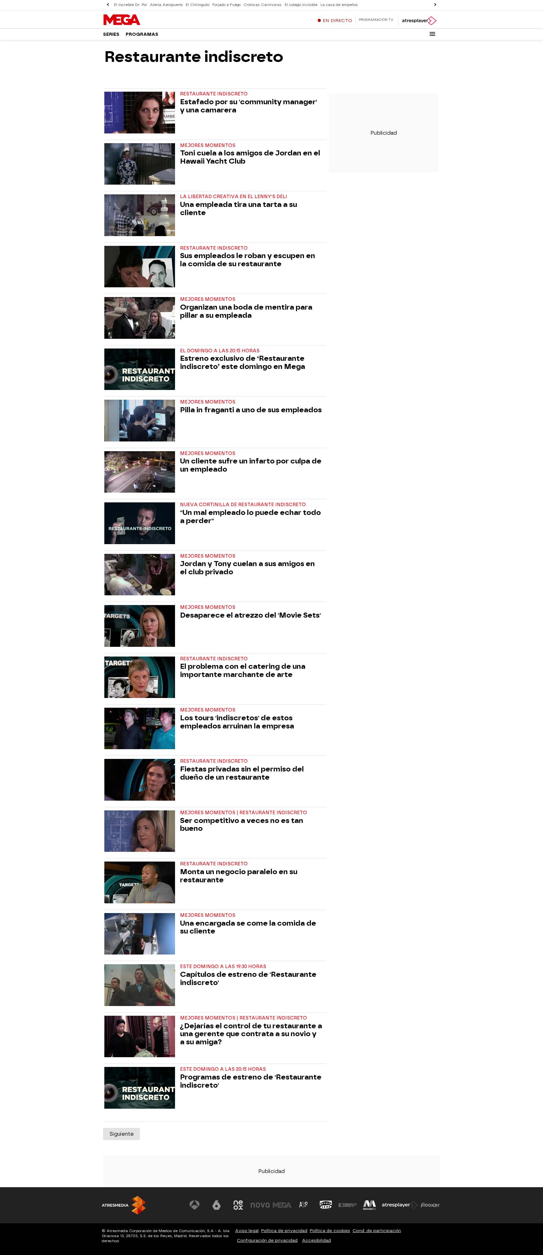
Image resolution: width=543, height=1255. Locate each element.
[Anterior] (107, 5)
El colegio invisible (301, 5)
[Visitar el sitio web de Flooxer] (430, 1205)
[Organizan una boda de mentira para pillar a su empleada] (141, 317)
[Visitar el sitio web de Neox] (238, 1205)
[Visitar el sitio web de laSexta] (216, 1205)
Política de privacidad (284, 1230)
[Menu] (432, 34)
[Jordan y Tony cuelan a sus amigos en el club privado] (141, 574)
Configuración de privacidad (267, 1240)
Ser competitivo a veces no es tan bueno (241, 825)
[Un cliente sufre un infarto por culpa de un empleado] (141, 472)
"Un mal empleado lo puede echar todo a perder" (250, 517)
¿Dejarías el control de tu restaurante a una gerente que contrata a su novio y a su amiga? (251, 1034)
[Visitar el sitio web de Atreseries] (303, 1205)
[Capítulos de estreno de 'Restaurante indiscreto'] (141, 985)
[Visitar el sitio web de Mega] (282, 1205)
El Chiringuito (197, 5)
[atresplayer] (419, 21)
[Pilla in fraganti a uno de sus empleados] (141, 420)
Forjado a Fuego (226, 5)
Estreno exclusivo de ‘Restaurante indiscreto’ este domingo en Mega (242, 362)
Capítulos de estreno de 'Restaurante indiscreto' (248, 979)
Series (111, 34)
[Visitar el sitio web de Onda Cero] (325, 1205)
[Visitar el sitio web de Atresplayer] (400, 1205)
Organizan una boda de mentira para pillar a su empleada (246, 311)
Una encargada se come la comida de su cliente (248, 927)
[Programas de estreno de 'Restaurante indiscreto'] (141, 1087)
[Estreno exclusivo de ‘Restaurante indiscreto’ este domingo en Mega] (141, 369)
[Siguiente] (435, 5)
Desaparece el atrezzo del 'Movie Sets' (250, 615)
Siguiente (121, 1134)
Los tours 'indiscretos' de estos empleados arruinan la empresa (237, 722)
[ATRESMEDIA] (124, 1205)
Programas (142, 34)
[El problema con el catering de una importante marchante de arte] (141, 677)
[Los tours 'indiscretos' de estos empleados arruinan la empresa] (141, 728)
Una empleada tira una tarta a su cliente (238, 209)
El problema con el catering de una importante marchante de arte (242, 671)
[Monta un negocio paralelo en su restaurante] (141, 882)
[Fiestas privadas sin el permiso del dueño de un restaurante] (141, 779)
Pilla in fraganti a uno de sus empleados (251, 410)
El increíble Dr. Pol (130, 5)
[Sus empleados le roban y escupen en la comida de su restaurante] (141, 266)
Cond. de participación (377, 1230)
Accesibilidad (316, 1240)
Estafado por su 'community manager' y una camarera (248, 106)
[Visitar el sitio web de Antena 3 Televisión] (194, 1205)
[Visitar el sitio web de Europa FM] (347, 1205)
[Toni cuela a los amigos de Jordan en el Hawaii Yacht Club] (141, 164)
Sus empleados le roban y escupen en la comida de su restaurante (247, 260)
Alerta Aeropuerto (166, 5)
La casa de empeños (339, 5)
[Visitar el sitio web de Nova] (260, 1205)
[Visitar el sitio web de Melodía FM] (369, 1205)
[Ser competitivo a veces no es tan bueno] (141, 831)
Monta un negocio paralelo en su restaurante (238, 876)
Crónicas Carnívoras (263, 5)
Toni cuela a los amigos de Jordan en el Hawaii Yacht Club (250, 157)
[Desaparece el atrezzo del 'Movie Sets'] (141, 625)
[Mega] (142, 20)
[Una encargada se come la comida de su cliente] (141, 934)
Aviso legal (247, 1230)
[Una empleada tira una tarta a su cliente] (141, 215)
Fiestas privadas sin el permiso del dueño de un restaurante (242, 773)
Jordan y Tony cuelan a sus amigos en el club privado (247, 568)
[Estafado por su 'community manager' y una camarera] (141, 112)
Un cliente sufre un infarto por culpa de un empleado (250, 465)
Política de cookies (330, 1230)
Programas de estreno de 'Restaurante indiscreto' (250, 1081)
